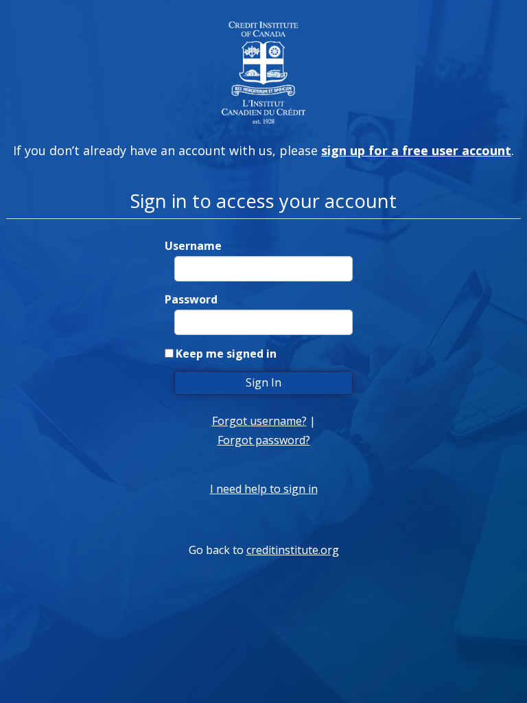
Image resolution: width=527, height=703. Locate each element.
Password (191, 299)
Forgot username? (259, 420)
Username (193, 245)
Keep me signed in (226, 353)
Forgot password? (264, 440)
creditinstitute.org (292, 549)
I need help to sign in (264, 488)
